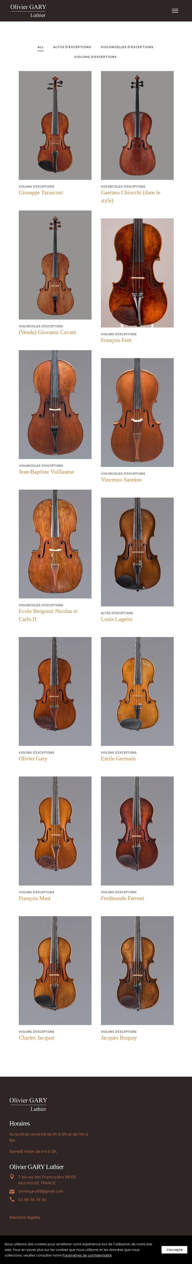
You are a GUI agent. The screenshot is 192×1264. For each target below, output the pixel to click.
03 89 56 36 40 (32, 1199)
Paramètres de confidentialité (87, 1255)
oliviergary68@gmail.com (40, 1191)
